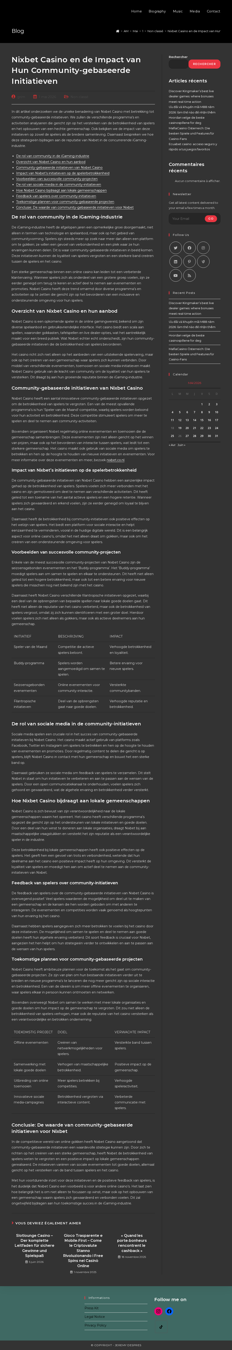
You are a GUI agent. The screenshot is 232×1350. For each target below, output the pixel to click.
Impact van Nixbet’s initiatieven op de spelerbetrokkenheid (62, 173)
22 (201, 428)
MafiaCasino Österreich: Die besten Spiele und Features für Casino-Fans (191, 133)
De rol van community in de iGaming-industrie (52, 156)
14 (194, 420)
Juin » (181, 445)
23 (209, 428)
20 (187, 428)
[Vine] (203, 261)
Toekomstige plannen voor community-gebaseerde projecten (65, 202)
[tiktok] (161, 1327)
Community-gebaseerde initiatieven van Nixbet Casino (59, 167)
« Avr (172, 445)
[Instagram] (203, 248)
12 (179, 420)
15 (201, 420)
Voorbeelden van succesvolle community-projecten (57, 179)
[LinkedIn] (175, 261)
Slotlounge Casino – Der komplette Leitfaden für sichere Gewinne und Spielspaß (34, 1245)
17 (216, 420)
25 (172, 436)
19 (179, 428)
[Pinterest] (189, 261)
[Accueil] (117, 31)
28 (194, 436)
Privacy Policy (95, 1325)
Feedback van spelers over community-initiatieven (56, 196)
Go (210, 218)
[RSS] (189, 275)
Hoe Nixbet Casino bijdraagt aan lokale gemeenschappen (61, 190)
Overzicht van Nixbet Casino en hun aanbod (50, 162)
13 (187, 420)
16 (209, 420)
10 (216, 412)
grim (21, 97)
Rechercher (178, 57)
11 (172, 420)
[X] (175, 248)
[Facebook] (189, 248)
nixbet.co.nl (115, 460)
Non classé (79, 97)
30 (209, 436)
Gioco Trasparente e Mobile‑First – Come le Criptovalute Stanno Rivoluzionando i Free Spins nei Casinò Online (83, 1250)
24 (216, 428)
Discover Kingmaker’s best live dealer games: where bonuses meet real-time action (191, 96)
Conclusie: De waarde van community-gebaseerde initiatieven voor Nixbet (75, 207)
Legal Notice (95, 1317)
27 (187, 436)
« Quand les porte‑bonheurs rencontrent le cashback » (132, 1243)
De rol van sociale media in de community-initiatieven (58, 184)
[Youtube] (175, 275)
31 (216, 436)
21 (194, 428)
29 (201, 436)
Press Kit (92, 1308)
